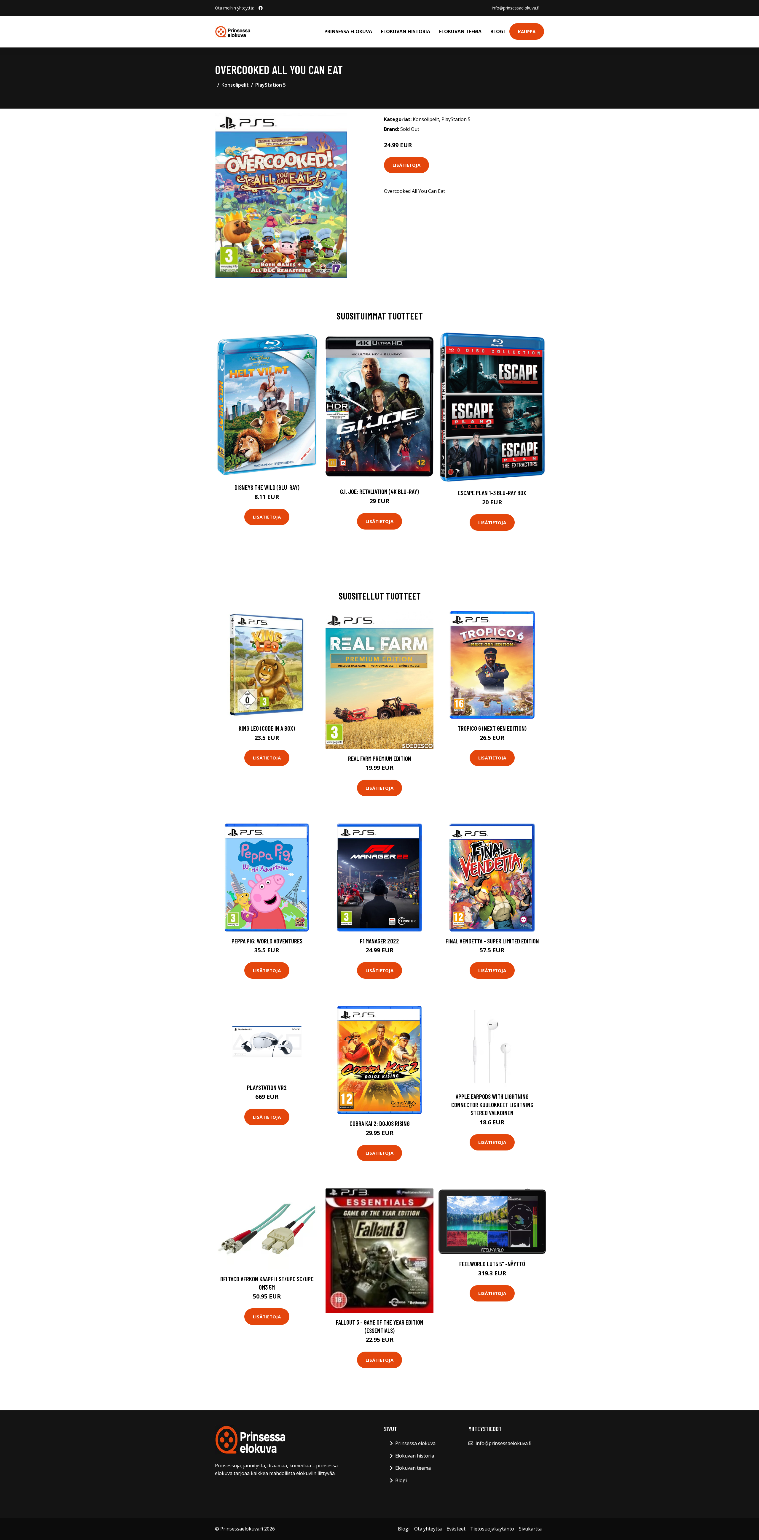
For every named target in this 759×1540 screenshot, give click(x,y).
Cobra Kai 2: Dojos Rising (380, 1123)
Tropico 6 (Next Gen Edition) (492, 728)
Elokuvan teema (460, 31)
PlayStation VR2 (267, 1087)
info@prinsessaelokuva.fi (515, 8)
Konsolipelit (235, 85)
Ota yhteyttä (428, 1528)
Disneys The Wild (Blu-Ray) (267, 487)
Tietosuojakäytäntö (492, 1528)
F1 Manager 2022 (379, 941)
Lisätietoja (406, 165)
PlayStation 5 (270, 85)
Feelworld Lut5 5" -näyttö (492, 1263)
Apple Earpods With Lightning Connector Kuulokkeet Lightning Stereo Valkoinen (492, 1104)
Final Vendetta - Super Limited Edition (492, 941)
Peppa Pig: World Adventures (267, 941)
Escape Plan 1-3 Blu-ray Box (492, 492)
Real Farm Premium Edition (379, 758)
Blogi (497, 31)
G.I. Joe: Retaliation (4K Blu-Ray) (379, 491)
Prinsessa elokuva (348, 31)
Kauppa (526, 31)
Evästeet (456, 1528)
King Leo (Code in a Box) (267, 728)
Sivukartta (530, 1528)
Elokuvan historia (405, 31)
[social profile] (260, 8)
